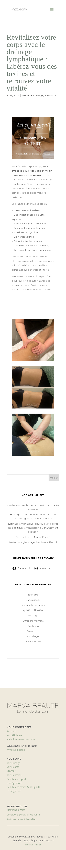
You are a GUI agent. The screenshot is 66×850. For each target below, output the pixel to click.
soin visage (33, 636)
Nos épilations (14, 783)
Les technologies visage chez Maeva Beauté (33, 542)
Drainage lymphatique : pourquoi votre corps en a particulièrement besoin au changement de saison (33, 527)
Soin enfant (33, 631)
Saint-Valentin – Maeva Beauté (33, 536)
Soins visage (13, 763)
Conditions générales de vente (23, 814)
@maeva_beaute (16, 749)
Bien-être (27, 95)
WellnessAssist (33, 844)
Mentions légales (16, 809)
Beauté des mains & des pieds (23, 787)
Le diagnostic (14, 791)
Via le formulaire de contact (22, 739)
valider (54, 477)
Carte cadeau (33, 599)
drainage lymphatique (33, 604)
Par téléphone (14, 735)
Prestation (50, 95)
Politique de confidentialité (21, 819)
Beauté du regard (16, 779)
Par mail (11, 731)
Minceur (11, 770)
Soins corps (13, 766)
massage (38, 95)
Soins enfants (14, 775)
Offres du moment (33, 620)
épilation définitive (33, 610)
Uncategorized (33, 641)
